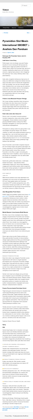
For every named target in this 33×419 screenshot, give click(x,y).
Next (28, 32)
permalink (5, 410)
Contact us (20, 27)
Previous (5, 32)
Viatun (6, 9)
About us (14, 27)
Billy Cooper (15, 408)
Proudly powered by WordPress (20, 416)
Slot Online (16, 407)
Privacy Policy (6, 27)
